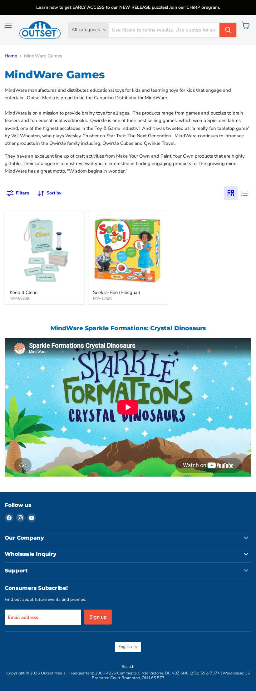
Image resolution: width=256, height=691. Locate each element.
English (125, 646)
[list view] (244, 193)
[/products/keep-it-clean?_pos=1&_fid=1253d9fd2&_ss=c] (44, 250)
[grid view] (231, 193)
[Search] (227, 30)
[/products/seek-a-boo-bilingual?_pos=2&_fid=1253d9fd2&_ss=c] (128, 250)
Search (128, 666)
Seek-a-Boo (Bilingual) (116, 292)
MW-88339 (19, 298)
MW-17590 (102, 298)
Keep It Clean (24, 292)
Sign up (98, 617)
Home (11, 56)
